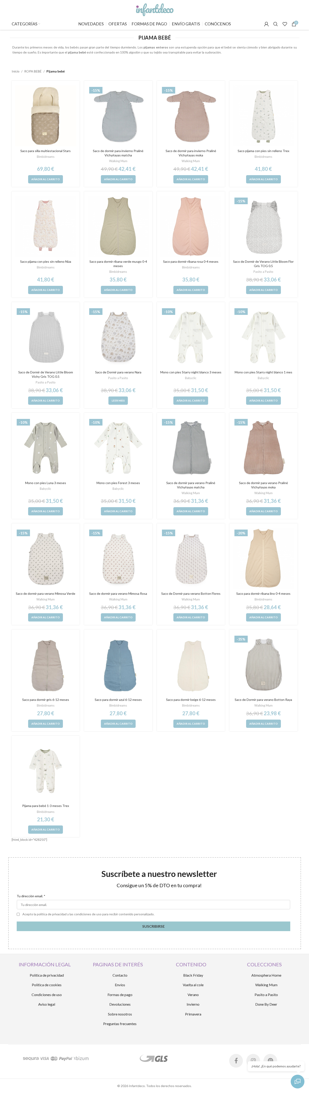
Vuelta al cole (193, 985)
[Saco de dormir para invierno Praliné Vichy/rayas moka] (191, 116)
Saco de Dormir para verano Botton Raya (263, 700)
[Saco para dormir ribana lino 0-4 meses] (263, 558)
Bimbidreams (45, 156)
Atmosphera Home (266, 975)
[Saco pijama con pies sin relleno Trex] (263, 116)
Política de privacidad (47, 975)
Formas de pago (119, 994)
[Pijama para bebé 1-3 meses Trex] (45, 771)
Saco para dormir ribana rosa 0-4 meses (190, 261)
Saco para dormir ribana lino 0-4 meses (263, 593)
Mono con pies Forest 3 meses (118, 483)
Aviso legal (46, 1004)
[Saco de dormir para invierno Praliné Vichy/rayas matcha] (118, 116)
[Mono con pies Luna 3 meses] (45, 448)
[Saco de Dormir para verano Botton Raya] (263, 664)
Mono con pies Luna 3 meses (45, 483)
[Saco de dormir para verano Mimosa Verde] (45, 558)
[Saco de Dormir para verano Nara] (118, 337)
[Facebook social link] (236, 1061)
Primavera (193, 1014)
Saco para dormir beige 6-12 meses (191, 700)
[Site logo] (154, 9)
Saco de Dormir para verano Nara (118, 372)
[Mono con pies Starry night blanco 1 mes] (263, 337)
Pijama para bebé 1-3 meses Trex (45, 806)
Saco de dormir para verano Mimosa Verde (45, 593)
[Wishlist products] (284, 24)
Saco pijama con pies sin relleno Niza (45, 261)
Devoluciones (120, 1004)
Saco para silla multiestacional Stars (45, 151)
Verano (193, 994)
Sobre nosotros (120, 1014)
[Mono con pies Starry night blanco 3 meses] (191, 337)
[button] (45, 179)
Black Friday (193, 975)
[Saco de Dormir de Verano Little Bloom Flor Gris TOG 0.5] (263, 226)
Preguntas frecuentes (120, 1023)
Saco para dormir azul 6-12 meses (118, 700)
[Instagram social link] (253, 1061)
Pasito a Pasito (263, 271)
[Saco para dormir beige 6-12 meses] (191, 664)
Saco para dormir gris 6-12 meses (45, 700)
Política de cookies (47, 985)
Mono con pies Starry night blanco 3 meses (190, 372)
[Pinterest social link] (270, 1061)
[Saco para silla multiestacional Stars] (45, 116)
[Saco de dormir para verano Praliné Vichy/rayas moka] (263, 448)
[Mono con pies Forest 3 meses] (118, 448)
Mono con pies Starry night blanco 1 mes (263, 372)
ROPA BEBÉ (33, 71)
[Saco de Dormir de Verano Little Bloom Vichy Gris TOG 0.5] (45, 337)
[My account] (266, 24)
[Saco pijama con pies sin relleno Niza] (45, 226)
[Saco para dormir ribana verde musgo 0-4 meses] (118, 226)
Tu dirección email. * (31, 896)
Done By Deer (266, 1004)
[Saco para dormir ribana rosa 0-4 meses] (191, 226)
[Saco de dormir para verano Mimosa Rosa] (118, 558)
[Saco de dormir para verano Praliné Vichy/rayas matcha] (191, 448)
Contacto (120, 975)
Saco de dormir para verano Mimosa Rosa (118, 593)
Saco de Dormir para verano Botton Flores (190, 593)
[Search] (275, 24)
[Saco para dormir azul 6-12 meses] (118, 664)
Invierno (193, 1004)
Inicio (15, 71)
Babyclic (190, 378)
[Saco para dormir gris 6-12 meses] (45, 664)
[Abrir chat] (297, 1081)
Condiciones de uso (47, 994)
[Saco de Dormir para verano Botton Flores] (191, 558)
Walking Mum (118, 161)
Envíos (120, 985)
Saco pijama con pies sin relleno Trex (263, 151)
